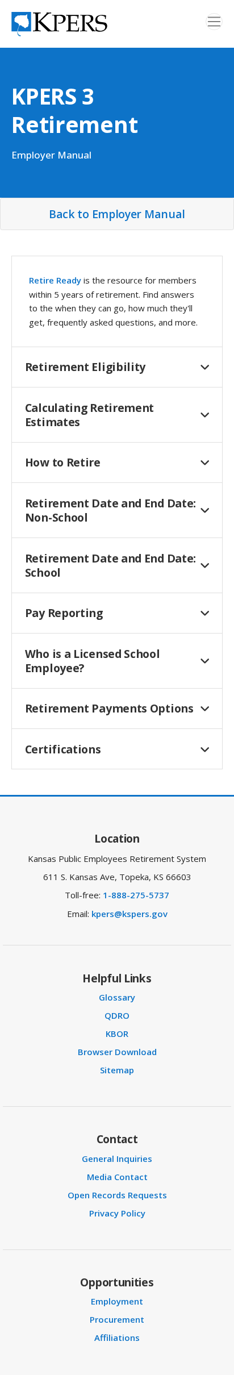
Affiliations (117, 1337)
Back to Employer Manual (117, 214)
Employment (117, 1301)
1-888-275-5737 (136, 895)
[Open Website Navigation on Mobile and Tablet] (214, 21)
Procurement (117, 1319)
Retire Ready (55, 280)
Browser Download (117, 1051)
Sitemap (117, 1070)
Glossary (117, 997)
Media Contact (117, 1176)
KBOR (117, 1033)
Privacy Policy (117, 1213)
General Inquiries (117, 1158)
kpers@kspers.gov (129, 913)
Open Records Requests (117, 1195)
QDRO (117, 1015)
